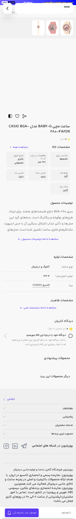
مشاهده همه (20, 147)
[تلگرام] (24, 446)
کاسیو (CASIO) (41, 285)
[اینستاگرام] (6, 446)
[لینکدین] (15, 446)
